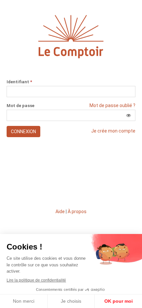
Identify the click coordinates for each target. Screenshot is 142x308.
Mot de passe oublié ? (112, 105)
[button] (128, 115)
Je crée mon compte (113, 131)
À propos (77, 211)
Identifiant (19, 82)
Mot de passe (20, 105)
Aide (60, 211)
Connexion (23, 131)
